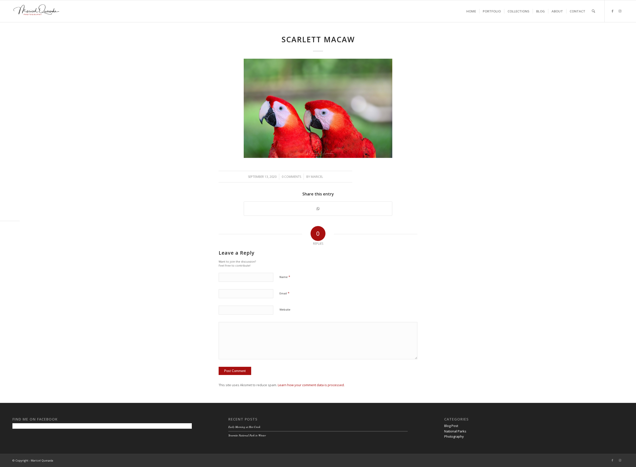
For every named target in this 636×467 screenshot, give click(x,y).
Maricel (317, 177)
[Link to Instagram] (620, 11)
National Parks (455, 431)
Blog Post (451, 425)
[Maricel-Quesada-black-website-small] (36, 11)
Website (284, 309)
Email (284, 293)
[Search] (593, 11)
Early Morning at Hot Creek (244, 427)
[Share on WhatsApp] (318, 209)
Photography (454, 436)
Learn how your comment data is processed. (311, 385)
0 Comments (291, 177)
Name (284, 277)
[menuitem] (471, 11)
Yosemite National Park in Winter (247, 435)
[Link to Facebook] (612, 11)
